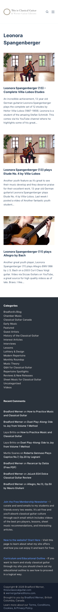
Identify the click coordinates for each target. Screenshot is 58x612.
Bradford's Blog (12, 311)
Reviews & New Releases (18, 375)
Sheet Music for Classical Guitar (22, 379)
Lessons (8, 347)
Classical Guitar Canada (18, 319)
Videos (8, 387)
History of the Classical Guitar (21, 335)
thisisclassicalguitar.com (17, 589)
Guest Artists (11, 331)
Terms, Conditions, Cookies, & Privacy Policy (27, 606)
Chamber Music (13, 315)
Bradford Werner (13, 411)
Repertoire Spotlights (16, 371)
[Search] (47, 12)
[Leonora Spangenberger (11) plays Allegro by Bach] (29, 230)
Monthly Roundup (14, 359)
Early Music (10, 323)
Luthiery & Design (14, 351)
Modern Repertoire (14, 355)
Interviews (10, 343)
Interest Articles (13, 339)
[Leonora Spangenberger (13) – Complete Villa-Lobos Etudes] (29, 67)
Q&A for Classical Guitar (18, 367)
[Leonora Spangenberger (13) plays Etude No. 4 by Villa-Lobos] (29, 148)
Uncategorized (12, 383)
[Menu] (53, 11)
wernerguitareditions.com (20, 593)
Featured (9, 327)
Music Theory (11, 363)
